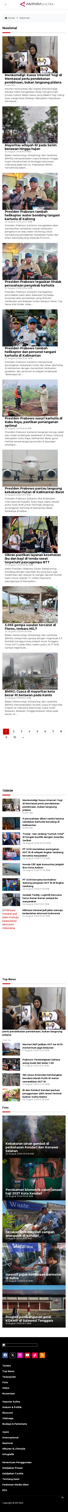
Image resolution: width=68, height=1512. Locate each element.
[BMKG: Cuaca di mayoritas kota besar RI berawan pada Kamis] (30, 671)
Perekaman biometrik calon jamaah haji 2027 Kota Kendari (34, 1191)
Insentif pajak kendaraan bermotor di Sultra (33, 1276)
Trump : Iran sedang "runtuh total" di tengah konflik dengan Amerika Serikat (43, 837)
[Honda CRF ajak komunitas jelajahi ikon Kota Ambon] (11, 868)
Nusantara (8, 1393)
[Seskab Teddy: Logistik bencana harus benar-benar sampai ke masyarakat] (11, 899)
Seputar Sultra (11, 1401)
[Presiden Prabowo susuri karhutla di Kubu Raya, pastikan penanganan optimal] (30, 397)
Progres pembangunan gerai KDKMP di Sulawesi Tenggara (29, 1318)
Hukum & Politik (12, 1407)
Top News (9, 979)
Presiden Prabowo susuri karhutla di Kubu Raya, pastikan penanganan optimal (33, 422)
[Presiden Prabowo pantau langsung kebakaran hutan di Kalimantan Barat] (30, 467)
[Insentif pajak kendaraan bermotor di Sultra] (34, 1263)
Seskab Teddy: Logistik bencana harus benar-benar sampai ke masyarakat (42, 898)
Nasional (24, 18)
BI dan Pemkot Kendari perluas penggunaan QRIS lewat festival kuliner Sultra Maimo (42, 1093)
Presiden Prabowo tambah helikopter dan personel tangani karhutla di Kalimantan (30, 351)
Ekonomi (7, 1412)
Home (11, 18)
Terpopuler (9, 1376)
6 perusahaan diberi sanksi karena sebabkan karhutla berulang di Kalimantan (43, 822)
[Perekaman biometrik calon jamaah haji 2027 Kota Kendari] (34, 1179)
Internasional (10, 1437)
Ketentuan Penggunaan (17, 1462)
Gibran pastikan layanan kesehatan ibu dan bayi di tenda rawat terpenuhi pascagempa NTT (33, 558)
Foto (5, 1107)
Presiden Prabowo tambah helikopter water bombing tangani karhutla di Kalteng (32, 215)
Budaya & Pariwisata (14, 1423)
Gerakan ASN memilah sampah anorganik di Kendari (30, 1234)
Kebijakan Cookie (12, 1473)
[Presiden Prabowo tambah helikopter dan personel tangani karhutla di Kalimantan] (30, 327)
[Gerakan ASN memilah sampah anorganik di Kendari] (34, 1221)
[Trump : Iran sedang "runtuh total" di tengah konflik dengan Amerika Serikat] (11, 838)
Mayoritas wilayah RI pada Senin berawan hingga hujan (31, 147)
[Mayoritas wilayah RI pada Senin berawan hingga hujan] (30, 124)
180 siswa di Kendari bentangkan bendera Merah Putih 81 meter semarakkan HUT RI (42, 1078)
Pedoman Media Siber (15, 1484)
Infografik (8, 1454)
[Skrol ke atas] (62, 1497)
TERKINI (7, 790)
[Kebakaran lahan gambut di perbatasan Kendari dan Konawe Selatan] (34, 1136)
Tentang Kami (10, 1479)
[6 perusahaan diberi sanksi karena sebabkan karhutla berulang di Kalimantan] (11, 823)
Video (5, 1388)
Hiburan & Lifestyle (13, 1448)
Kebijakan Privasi (12, 1468)
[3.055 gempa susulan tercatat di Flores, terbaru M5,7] (30, 604)
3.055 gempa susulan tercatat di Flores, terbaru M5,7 (30, 627)
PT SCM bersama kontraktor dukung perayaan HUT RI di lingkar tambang (43, 883)
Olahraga (7, 1418)
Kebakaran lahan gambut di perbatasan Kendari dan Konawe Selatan (32, 1147)
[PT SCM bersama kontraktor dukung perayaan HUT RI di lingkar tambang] (11, 884)
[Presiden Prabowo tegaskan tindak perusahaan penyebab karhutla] (30, 261)
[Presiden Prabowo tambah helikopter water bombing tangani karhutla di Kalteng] (30, 191)
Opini (5, 1432)
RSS (4, 1490)
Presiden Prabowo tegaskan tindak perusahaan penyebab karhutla (33, 283)
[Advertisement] (34, 766)
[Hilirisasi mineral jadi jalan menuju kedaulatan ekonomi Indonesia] (11, 919)
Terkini (6, 1365)
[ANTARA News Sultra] (37, 4)
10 (14, 737)
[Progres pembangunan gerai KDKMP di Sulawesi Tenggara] (34, 1306)
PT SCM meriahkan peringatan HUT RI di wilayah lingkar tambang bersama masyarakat (42, 852)
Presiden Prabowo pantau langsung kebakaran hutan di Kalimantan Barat (34, 490)
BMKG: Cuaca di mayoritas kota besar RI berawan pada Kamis (30, 693)
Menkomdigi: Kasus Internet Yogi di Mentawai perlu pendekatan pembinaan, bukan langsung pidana (33, 78)
